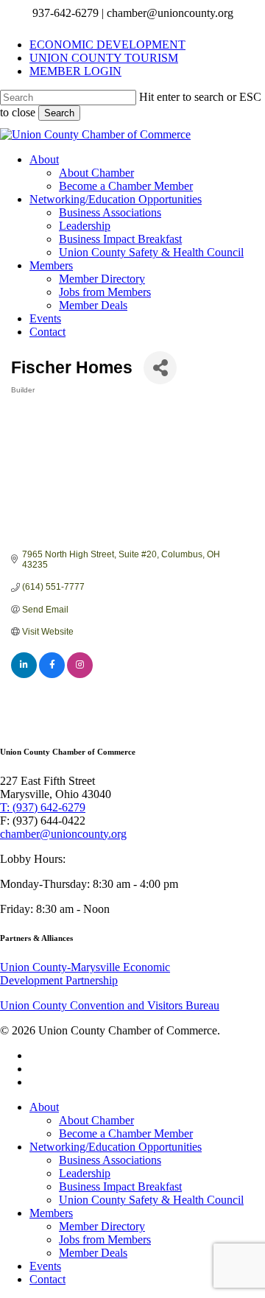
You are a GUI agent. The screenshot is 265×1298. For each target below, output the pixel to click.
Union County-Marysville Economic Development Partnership (85, 974)
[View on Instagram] (80, 675)
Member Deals (93, 1252)
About (44, 1107)
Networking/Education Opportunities (115, 1146)
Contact (47, 1279)
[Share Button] (160, 367)
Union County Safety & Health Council (151, 1199)
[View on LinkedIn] (24, 675)
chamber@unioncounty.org (63, 834)
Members (51, 1213)
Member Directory (102, 1226)
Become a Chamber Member (126, 1133)
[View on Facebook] (52, 675)
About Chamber (96, 1120)
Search (59, 113)
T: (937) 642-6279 (42, 807)
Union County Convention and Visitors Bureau (109, 1005)
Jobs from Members (105, 1239)
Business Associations (110, 1160)
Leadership (84, 1173)
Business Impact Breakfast (120, 1186)
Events (45, 1266)
